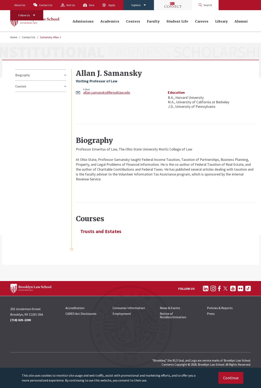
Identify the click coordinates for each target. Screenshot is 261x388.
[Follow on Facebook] (219, 288)
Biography (22, 75)
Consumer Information (129, 308)
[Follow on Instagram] (213, 288)
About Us (19, 5)
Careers (201, 21)
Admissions (83, 21)
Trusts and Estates (100, 231)
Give (91, 5)
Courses (20, 86)
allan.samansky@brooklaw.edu (106, 92)
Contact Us (45, 5)
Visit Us (70, 5)
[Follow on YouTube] (233, 288)
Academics (109, 21)
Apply (111, 5)
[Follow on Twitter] (225, 288)
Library (221, 21)
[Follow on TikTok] (248, 288)
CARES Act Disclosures (80, 314)
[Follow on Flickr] (240, 288)
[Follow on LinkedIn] (205, 288)
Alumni (241, 21)
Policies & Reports (220, 308)
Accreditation (74, 308)
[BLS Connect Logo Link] (173, 5)
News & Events (170, 308)
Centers (133, 21)
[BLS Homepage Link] (35, 21)
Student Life (177, 21)
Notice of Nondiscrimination (173, 315)
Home (13, 37)
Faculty (153, 21)
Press (211, 314)
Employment (122, 314)
